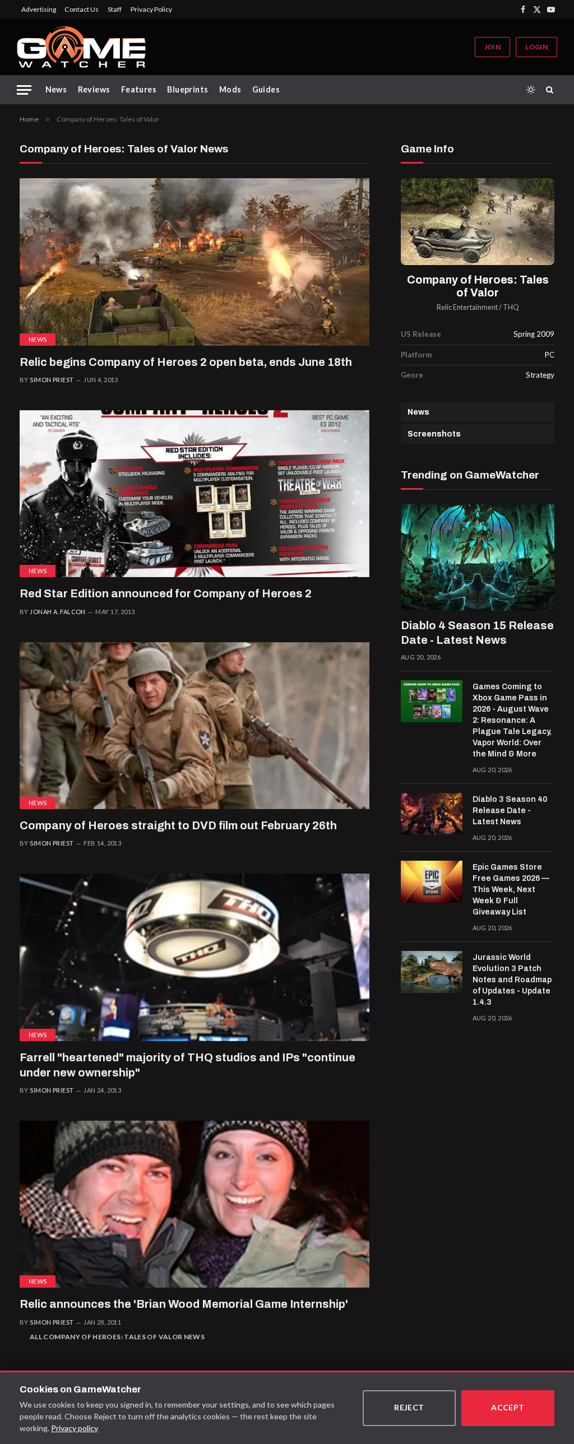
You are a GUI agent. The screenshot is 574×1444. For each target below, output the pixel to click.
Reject (409, 1407)
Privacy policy (74, 1428)
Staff (115, 9)
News (56, 89)
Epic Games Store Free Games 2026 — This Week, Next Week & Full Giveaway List (511, 889)
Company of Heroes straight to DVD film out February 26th (178, 825)
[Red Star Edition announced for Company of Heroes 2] (194, 493)
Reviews (94, 89)
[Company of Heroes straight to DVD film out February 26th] (194, 725)
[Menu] (24, 90)
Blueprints (187, 89)
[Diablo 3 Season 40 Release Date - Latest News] (431, 814)
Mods (230, 89)
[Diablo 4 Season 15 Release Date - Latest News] (477, 557)
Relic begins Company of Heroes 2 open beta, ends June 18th (186, 362)
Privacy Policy (151, 9)
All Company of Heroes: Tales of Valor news (117, 1336)
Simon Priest (51, 379)
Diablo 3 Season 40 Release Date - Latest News (510, 810)
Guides (266, 89)
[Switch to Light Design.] (531, 89)
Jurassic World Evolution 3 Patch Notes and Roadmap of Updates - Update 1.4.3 (512, 979)
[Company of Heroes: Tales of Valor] (477, 221)
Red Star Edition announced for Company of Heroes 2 (166, 593)
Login (536, 47)
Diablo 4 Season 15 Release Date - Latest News (477, 632)
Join (492, 47)
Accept (508, 1407)
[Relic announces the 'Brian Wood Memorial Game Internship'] (194, 1204)
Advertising (38, 9)
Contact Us (81, 9)
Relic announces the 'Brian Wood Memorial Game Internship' (184, 1304)
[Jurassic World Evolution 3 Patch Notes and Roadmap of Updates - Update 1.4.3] (431, 972)
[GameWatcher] (81, 47)
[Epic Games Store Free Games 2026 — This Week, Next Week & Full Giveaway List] (431, 882)
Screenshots (434, 434)
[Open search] (551, 90)
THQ (511, 307)
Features (138, 89)
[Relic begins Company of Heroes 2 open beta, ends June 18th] (194, 261)
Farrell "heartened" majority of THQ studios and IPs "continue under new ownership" (187, 1065)
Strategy (540, 374)
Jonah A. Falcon (58, 611)
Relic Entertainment (467, 307)
